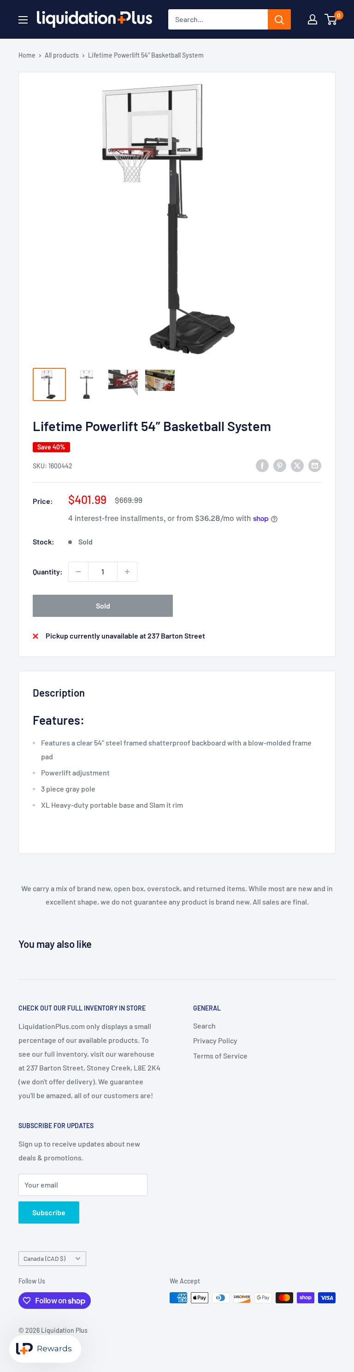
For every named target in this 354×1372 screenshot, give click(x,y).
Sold (103, 605)
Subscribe (48, 1212)
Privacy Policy (215, 1040)
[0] (331, 19)
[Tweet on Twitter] (297, 465)
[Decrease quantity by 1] (78, 571)
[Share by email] (314, 465)
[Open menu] (23, 20)
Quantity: (48, 571)
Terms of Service (220, 1055)
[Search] (279, 19)
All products (62, 55)
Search (204, 1025)
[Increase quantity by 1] (127, 571)
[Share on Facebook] (262, 465)
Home (26, 55)
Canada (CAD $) (44, 1258)
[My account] (312, 19)
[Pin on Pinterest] (279, 465)
